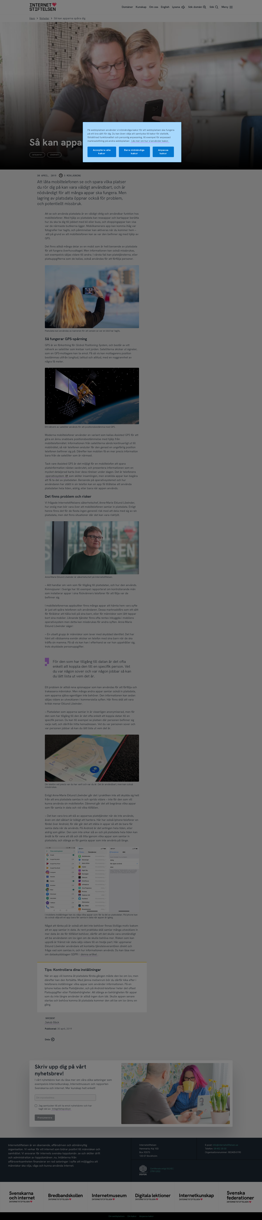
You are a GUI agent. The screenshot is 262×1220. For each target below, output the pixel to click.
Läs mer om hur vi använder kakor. (150, 141)
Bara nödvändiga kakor (134, 151)
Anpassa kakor (163, 151)
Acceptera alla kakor (102, 151)
